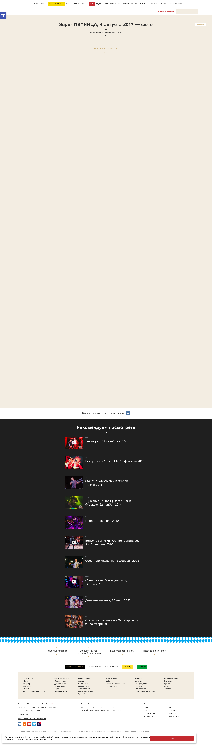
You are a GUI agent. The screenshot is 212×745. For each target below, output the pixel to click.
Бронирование (141, 689)
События (109, 681)
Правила (138, 686)
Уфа (170, 707)
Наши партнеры (111, 667)
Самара (147, 710)
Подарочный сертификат (145, 691)
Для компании (60, 684)
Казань (146, 707)
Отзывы (164, 4)
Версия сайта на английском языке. (32, 719)
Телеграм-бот (169, 689)
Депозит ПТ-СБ (112, 686)
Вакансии (154, 4)
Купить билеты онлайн (87, 694)
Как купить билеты (85, 691)
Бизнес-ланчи (60, 686)
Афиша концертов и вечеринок (136, 731)
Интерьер (26, 684)
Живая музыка (95, 667)
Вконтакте (168, 681)
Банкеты (143, 4)
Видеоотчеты (83, 686)
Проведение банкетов (154, 651)
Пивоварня (27, 686)
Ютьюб (167, 686)
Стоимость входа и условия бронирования (88, 652)
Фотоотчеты (83, 684)
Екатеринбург (149, 713)
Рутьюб (167, 684)
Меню (68, 4)
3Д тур (25, 681)
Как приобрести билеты (122, 651)
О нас (36, 4)
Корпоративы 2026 (56, 4)
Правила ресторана (56, 651)
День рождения (141, 684)
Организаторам (176, 4)
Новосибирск (174, 710)
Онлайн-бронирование (128, 4)
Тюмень (172, 713)
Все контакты (23, 714)
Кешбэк (76, 4)
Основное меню (60, 681)
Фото (92, 4)
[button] (3, 15)
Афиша (43, 4)
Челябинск (148, 716)
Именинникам (110, 4)
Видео (98, 4)
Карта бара (59, 689)
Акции (84, 4)
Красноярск (174, 716)
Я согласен (172, 738)
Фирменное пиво (61, 691)
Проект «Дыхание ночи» (115, 684)
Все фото (200, 24)
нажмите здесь (46, 739)
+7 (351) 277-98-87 (33, 711)
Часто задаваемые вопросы (34, 691)
